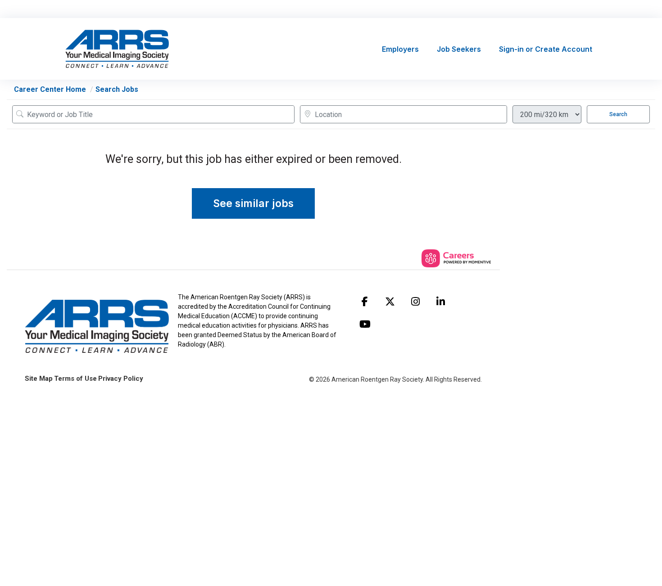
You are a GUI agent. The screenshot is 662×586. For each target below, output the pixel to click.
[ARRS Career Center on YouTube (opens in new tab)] (365, 324)
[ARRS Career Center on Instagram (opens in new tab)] (415, 302)
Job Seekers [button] (459, 49)
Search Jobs (116, 89)
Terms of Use (75, 378)
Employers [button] (400, 49)
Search (618, 114)
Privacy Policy (120, 378)
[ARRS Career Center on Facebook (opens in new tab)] (365, 302)
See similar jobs (253, 203)
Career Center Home (50, 89)
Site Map (39, 378)
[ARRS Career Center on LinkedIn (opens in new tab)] (440, 302)
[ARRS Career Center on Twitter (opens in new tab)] (390, 302)
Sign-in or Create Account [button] (545, 49)
